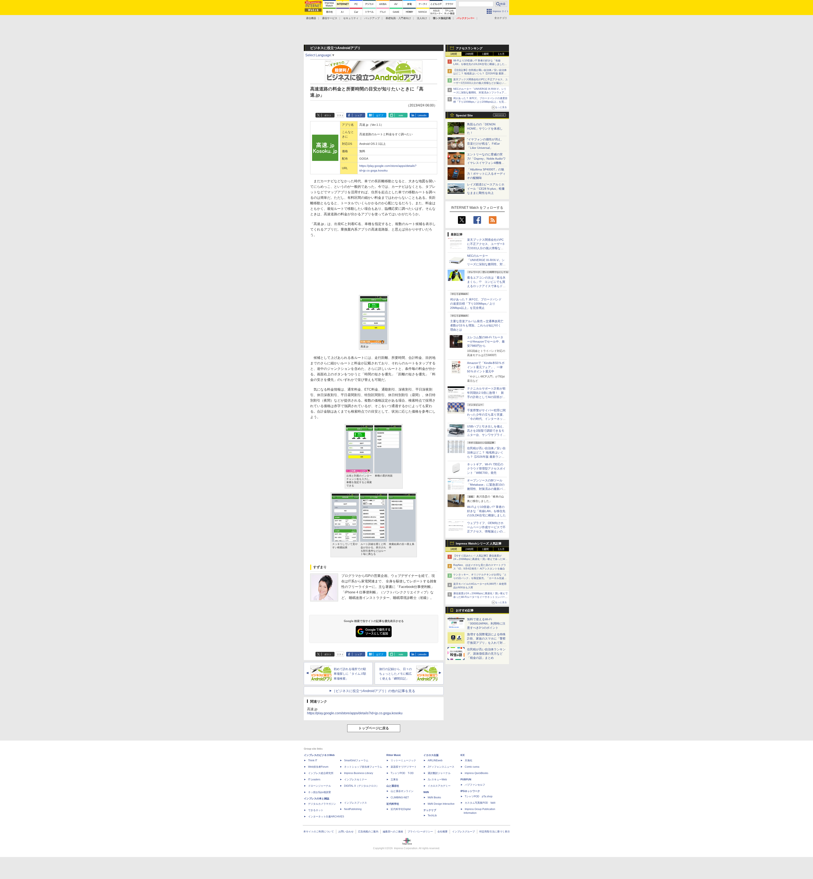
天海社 (468, 760)
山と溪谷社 (392, 785)
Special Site (464, 115)
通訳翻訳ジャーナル (439, 773)
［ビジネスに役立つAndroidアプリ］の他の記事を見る (373, 691)
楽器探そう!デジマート (404, 766)
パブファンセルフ (475, 784)
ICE (462, 755)
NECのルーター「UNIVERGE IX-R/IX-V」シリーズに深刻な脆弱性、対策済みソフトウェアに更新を (480, 92)
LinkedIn (422, 115)
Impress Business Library (358, 773)
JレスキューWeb (437, 779)
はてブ (379, 115)
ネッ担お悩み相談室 (319, 792)
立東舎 (394, 779)
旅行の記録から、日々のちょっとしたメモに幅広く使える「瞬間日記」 (395, 673)
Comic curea (472, 766)
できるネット (315, 810)
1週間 (485, 54)
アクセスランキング (469, 48)
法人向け (422, 18)
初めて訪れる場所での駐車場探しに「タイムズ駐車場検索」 (350, 673)
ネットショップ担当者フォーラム (363, 766)
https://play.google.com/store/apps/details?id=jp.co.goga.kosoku (354, 713)
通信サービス (329, 18)
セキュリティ (350, 18)
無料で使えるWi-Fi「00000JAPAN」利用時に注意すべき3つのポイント (486, 623)
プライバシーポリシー (420, 831)
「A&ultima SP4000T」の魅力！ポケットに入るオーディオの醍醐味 (486, 174)
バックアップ (372, 18)
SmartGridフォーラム (356, 760)
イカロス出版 (431, 755)
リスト (340, 115)
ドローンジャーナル (319, 785)
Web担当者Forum (318, 766)
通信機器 (311, 18)
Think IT (312, 760)
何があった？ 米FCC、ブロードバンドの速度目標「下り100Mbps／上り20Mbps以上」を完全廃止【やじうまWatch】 (480, 102)
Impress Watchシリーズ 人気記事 (479, 543)
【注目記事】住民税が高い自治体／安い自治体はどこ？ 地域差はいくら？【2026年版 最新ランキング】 (480, 74)
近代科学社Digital (401, 809)
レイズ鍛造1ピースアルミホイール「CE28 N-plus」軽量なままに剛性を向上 (486, 189)
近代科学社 (392, 803)
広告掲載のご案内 (368, 831)
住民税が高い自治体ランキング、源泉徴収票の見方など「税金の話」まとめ (486, 653)
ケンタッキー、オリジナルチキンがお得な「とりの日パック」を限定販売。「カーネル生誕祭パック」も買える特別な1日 (480, 578)
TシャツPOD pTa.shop (478, 796)
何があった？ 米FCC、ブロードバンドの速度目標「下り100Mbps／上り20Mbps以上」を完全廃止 (476, 304)
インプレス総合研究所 (320, 773)
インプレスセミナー (355, 779)
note (401, 115)
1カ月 (501, 54)
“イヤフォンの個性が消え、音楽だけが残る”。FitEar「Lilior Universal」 (485, 143)
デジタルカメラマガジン (322, 803)
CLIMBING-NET (400, 797)
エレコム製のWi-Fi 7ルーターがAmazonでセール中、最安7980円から (486, 341)
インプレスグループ (463, 831)
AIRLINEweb (435, 760)
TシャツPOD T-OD (402, 773)
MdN (426, 792)
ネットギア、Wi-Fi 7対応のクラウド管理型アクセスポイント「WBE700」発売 (486, 468)
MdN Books (434, 797)
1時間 (453, 54)
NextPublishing (353, 809)
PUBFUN (465, 779)
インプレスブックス (355, 802)
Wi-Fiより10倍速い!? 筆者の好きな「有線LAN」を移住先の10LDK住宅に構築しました (486, 511)
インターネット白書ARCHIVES (326, 816)
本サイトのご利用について (318, 831)
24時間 (469, 54)
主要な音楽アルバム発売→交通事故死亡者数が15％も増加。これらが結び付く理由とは (476, 325)
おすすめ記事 (465, 610)
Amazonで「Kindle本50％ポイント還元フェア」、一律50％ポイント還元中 (486, 367)
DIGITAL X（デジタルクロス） (361, 785)
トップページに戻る (373, 728)
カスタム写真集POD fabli (480, 802)
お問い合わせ (346, 831)
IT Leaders (314, 779)
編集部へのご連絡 (393, 831)
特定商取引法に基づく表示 (494, 831)
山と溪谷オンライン (402, 791)
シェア (358, 115)
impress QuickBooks (476, 773)
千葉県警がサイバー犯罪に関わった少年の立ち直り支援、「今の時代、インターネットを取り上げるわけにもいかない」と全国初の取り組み (486, 419)
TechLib (432, 815)
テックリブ (429, 810)
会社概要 (442, 831)
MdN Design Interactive (441, 803)
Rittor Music (393, 755)
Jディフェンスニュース (441, 766)
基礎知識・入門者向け (398, 18)
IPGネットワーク (470, 791)
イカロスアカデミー (439, 785)
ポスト (327, 115)
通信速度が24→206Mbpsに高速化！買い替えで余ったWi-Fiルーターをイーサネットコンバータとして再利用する (480, 597)
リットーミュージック (403, 760)
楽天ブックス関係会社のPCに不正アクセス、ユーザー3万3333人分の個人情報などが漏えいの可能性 (480, 83)
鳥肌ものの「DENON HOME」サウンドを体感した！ (485, 128)
